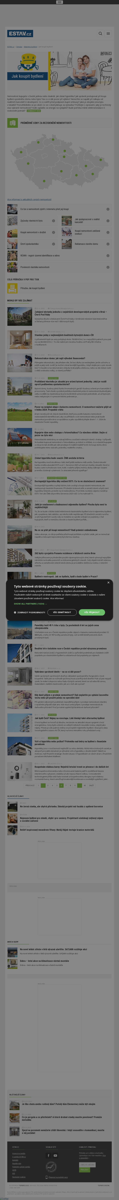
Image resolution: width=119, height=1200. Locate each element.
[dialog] (59, 600)
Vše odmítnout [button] (62, 612)
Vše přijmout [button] (92, 612)
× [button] (108, 583)
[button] (59, 603)
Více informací (57, 598)
